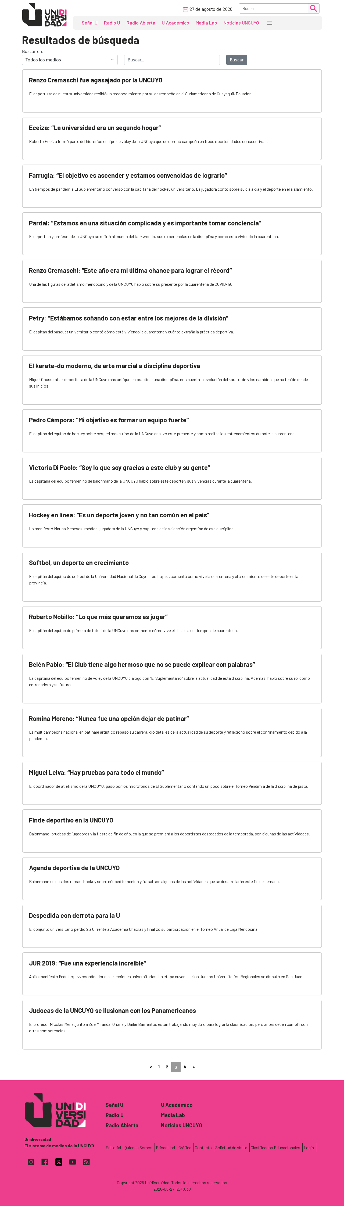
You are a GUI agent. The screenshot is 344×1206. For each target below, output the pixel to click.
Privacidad (165, 1147)
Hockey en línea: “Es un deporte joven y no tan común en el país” (119, 515)
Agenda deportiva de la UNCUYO (74, 868)
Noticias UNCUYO (241, 23)
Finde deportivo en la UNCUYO (71, 820)
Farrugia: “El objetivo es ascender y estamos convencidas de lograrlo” (128, 175)
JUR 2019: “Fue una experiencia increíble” (87, 963)
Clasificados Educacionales (275, 1147)
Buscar (237, 60)
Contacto (203, 1147)
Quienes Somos (138, 1147)
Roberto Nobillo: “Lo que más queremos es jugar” (98, 617)
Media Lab (206, 23)
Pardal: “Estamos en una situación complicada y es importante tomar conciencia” (145, 223)
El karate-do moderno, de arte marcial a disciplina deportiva (114, 366)
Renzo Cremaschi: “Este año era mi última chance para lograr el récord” (130, 270)
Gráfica (184, 1147)
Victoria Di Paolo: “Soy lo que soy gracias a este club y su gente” (119, 467)
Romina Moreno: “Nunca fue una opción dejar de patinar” (109, 718)
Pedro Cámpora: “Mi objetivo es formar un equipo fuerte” (109, 420)
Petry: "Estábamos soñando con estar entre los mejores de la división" (128, 318)
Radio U (112, 23)
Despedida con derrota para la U (74, 915)
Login (309, 1147)
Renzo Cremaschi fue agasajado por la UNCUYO (96, 80)
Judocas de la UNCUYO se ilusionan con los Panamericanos (112, 1010)
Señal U (90, 23)
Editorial (113, 1147)
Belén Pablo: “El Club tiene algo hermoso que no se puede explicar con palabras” (142, 664)
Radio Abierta (141, 23)
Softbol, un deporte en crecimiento (79, 562)
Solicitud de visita (231, 1147)
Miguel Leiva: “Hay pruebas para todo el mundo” (96, 772)
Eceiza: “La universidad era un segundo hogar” (95, 127)
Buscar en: (32, 51)
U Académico (175, 23)
